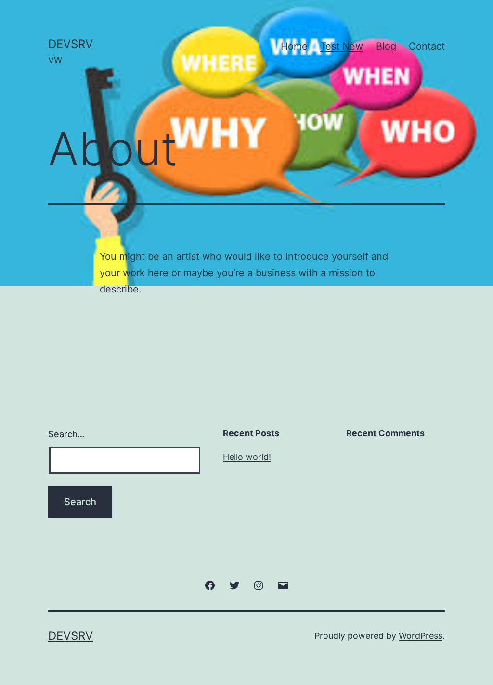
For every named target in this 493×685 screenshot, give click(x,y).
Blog (386, 46)
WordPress (420, 636)
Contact (427, 46)
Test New (341, 46)
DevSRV (70, 44)
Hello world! (247, 457)
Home (294, 46)
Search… (66, 434)
